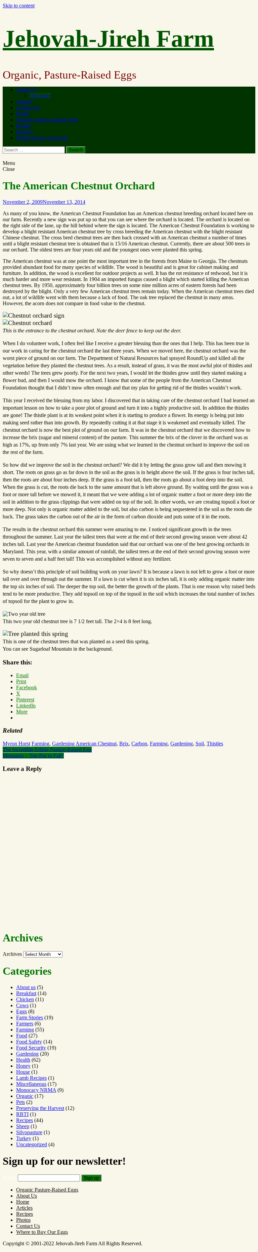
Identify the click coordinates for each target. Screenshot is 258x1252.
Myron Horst (16, 743)
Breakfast (26, 993)
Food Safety (29, 1042)
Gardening (63, 743)
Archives (12, 954)
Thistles (215, 743)
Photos (23, 126)
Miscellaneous (31, 1084)
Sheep (22, 1126)
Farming (40, 743)
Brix (124, 743)
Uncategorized (31, 1144)
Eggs (21, 1011)
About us (26, 987)
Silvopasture (29, 1132)
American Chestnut (96, 743)
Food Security (31, 1048)
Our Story (40, 95)
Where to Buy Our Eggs (42, 138)
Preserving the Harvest (40, 1108)
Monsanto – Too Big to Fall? (33, 755)
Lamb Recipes (31, 1078)
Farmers (24, 1023)
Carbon (139, 743)
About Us (26, 89)
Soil (200, 743)
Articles (24, 101)
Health (23, 1060)
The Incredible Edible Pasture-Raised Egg (47, 749)
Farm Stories (29, 1017)
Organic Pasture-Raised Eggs (47, 120)
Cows (22, 1005)
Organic (24, 1096)
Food (21, 1035)
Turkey (23, 1138)
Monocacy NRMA (36, 1090)
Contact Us (28, 107)
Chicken (25, 999)
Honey (23, 1066)
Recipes (24, 132)
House (23, 1072)
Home (22, 114)
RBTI (22, 1114)
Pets (20, 1102)
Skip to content (19, 5)
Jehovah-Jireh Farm (108, 38)
